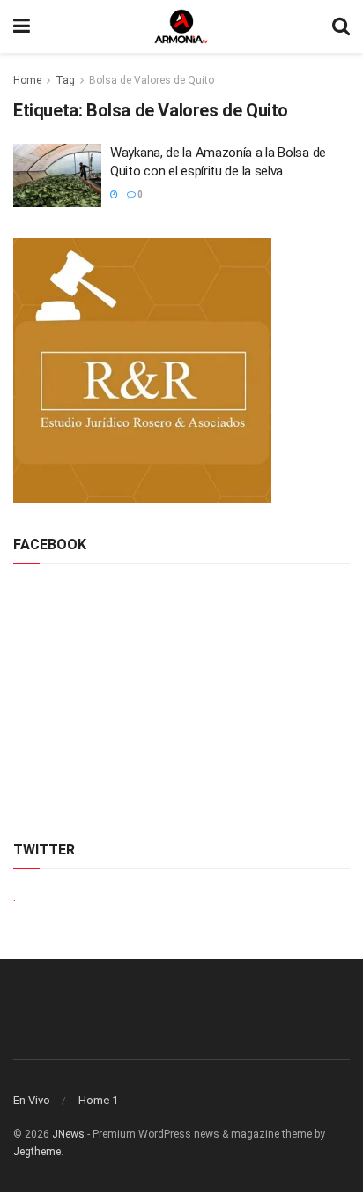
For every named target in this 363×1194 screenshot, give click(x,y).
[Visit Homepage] (181, 26)
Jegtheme (37, 1151)
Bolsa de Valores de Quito (151, 80)
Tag (65, 80)
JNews (68, 1134)
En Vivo (31, 1100)
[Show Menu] (21, 26)
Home (27, 80)
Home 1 (98, 1100)
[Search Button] (341, 26)
